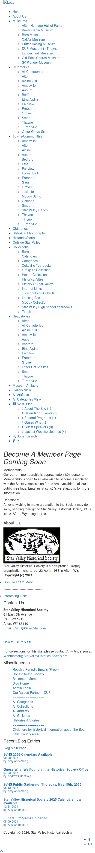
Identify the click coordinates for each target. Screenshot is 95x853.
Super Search (26, 436)
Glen (25, 182)
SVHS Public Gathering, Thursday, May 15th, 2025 (42, 784)
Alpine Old (29, 80)
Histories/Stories (24, 237)
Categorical (30, 260)
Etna (25, 164)
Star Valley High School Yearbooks (47, 307)
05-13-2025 (10, 788)
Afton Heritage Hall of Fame (42, 25)
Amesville (29, 85)
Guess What (36, 422)
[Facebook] (14, 440)
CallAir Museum (33, 39)
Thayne (27, 122)
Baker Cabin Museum (37, 30)
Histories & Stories (26, 720)
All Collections (23, 706)
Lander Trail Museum (37, 53)
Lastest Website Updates (45, 431)
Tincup (27, 219)
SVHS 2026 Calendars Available (28, 754)
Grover (27, 113)
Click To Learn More (18, 582)
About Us (19, 16)
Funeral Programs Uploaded (25, 818)
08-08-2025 (10, 758)
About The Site (37, 408)
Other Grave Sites (35, 131)
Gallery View (22, 390)
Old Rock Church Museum (41, 57)
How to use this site (17, 642)
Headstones (21, 316)
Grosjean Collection (36, 270)
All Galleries (21, 715)
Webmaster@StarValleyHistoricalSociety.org (35, 655)
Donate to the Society (28, 674)
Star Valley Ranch (35, 210)
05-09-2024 (10, 821)
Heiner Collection (34, 274)
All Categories (23, 701)
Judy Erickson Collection (39, 293)
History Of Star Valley (37, 283)
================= (28, 697)
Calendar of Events (40, 413)
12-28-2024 (10, 806)
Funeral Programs (40, 417)
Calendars (29, 256)
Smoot (26, 117)
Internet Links (32, 288)
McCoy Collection (34, 302)
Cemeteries (21, 67)
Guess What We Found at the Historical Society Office (45, 769)
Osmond (28, 200)
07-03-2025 (10, 773)
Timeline (28, 311)
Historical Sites (32, 279)
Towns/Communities (27, 136)
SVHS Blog (24, 403)
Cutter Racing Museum (39, 44)
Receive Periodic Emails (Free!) (36, 669)
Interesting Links (15, 595)
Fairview (28, 104)
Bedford (27, 94)
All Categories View (27, 399)
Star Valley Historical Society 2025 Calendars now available (42, 801)
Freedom (28, 108)
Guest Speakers (38, 427)
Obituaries (20, 228)
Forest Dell (30, 173)
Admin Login (22, 687)
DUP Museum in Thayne (40, 48)
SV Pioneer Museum (37, 62)
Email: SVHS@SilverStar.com (24, 628)
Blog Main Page (15, 747)
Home (17, 11)
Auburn (27, 90)
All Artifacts (21, 394)
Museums (20, 20)
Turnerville (29, 127)
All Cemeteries (32, 71)
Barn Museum (32, 34)
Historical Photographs (29, 233)
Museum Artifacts (25, 385)
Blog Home (21, 683)
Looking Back (32, 297)
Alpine (26, 150)
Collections (21, 247)
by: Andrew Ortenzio (17, 776)
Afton (26, 76)
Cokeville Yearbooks (36, 265)
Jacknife (28, 191)
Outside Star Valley (26, 242)
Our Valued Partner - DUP (31, 692)
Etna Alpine (30, 99)
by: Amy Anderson (15, 761)
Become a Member (27, 678)
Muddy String (31, 196)
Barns (26, 251)
